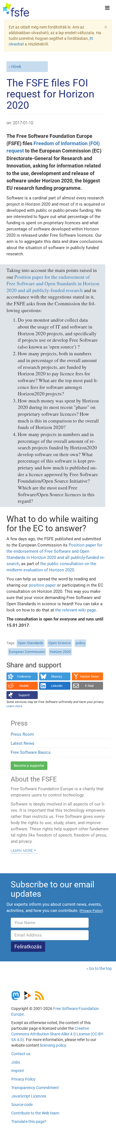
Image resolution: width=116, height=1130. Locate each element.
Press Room (22, 734)
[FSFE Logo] (16, 10)
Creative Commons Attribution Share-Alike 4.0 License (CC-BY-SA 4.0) (57, 1034)
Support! (24, 695)
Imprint (17, 1070)
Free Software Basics (31, 752)
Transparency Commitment (35, 1087)
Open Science (59, 643)
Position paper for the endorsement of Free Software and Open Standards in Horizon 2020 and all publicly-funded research (52, 283)
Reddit (24, 685)
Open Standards (30, 643)
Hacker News (89, 676)
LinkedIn (57, 685)
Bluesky (56, 676)
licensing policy (53, 1045)
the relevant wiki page (75, 610)
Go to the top (100, 968)
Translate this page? (28, 1121)
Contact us (20, 1053)
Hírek (16, 66)
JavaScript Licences (28, 1096)
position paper (42, 585)
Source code (22, 1104)
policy (80, 643)
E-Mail (89, 685)
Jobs (15, 1062)
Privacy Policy (23, 1079)
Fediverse (24, 676)
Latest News (22, 743)
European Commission (27, 652)
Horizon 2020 (60, 652)
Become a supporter (29, 766)
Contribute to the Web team (35, 1113)
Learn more (22, 850)
